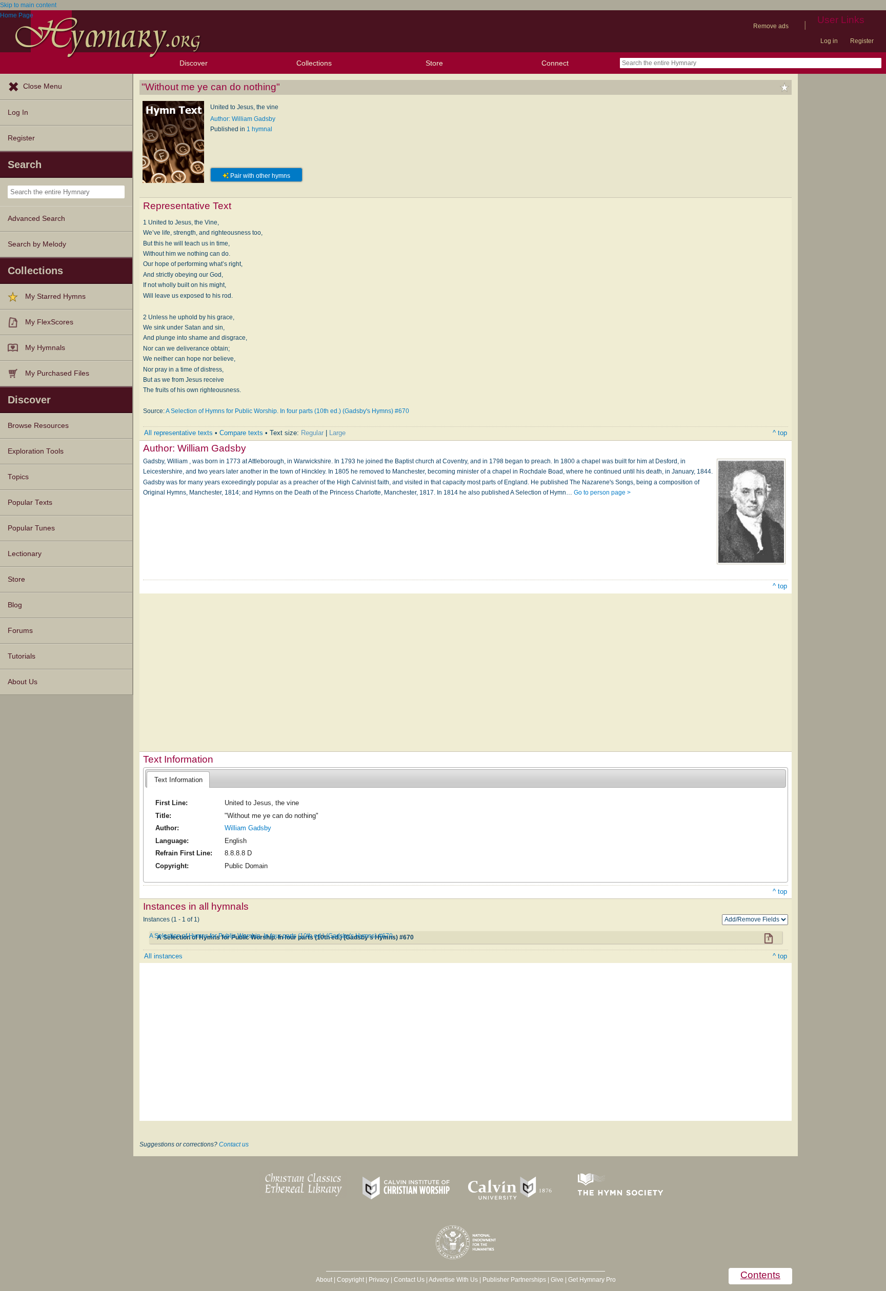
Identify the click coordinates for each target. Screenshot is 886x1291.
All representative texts (178, 433)
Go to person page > (602, 492)
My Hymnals (45, 348)
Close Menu (42, 86)
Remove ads (771, 26)
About (324, 1279)
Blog (15, 605)
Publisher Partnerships (514, 1279)
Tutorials (21, 656)
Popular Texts (30, 502)
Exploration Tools (36, 451)
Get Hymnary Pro (592, 1279)
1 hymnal (259, 129)
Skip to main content (28, 5)
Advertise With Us (453, 1279)
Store (434, 63)
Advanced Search (36, 218)
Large (337, 433)
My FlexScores (49, 322)
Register (862, 41)
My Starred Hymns (55, 296)
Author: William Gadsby (242, 118)
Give (557, 1279)
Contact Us (409, 1279)
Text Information (178, 780)
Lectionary (25, 554)
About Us (22, 682)
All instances (163, 956)
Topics (18, 477)
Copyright (350, 1279)
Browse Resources (38, 425)
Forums (20, 630)
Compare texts (241, 433)
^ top (780, 433)
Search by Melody (37, 244)
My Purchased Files (57, 373)
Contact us (234, 1144)
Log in (829, 41)
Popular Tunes (31, 528)
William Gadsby (248, 828)
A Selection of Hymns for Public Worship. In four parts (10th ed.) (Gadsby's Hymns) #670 (287, 411)
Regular (312, 433)
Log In (18, 112)
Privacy (379, 1279)
